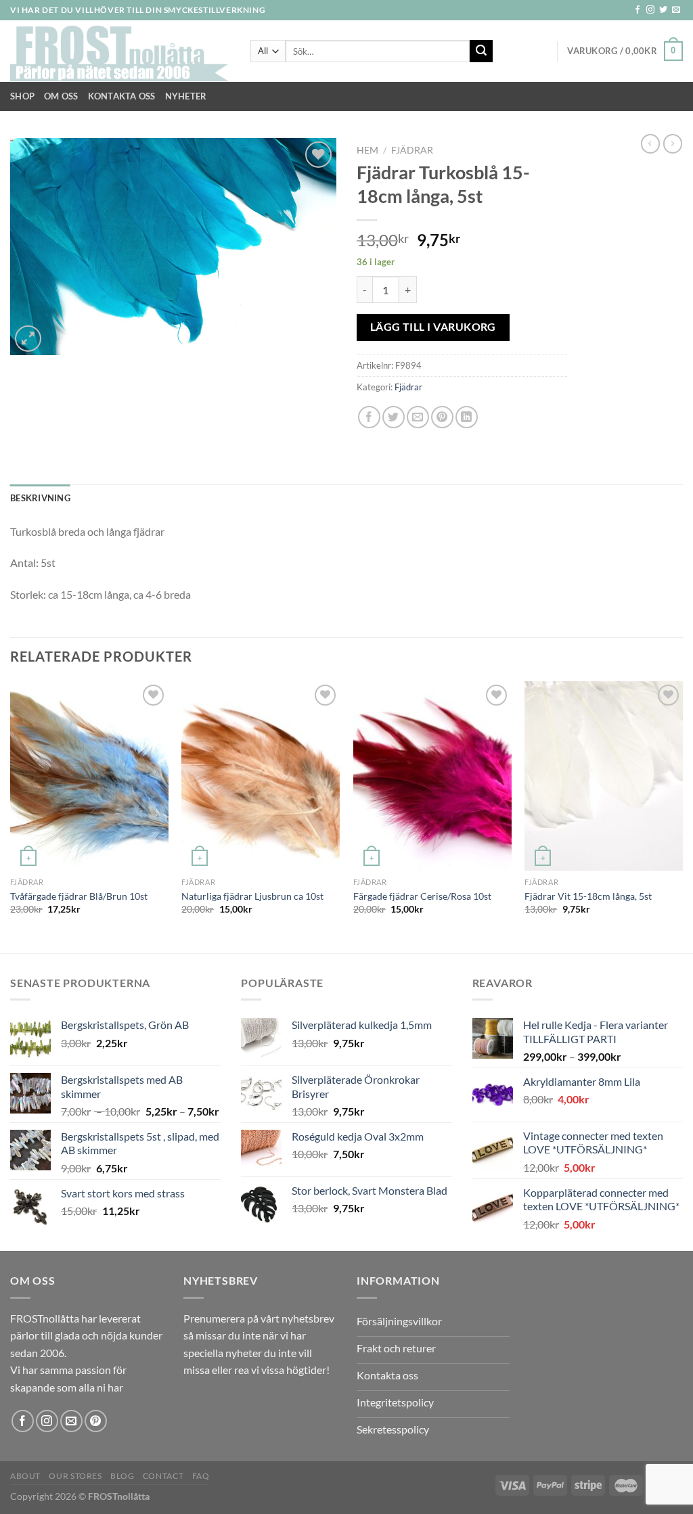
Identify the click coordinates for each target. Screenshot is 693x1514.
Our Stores (75, 1476)
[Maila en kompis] (418, 417)
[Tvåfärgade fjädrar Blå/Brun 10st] (89, 776)
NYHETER (186, 96)
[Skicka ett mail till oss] (676, 10)
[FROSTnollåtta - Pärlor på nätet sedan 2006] (120, 51)
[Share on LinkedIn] (466, 417)
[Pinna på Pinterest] (442, 417)
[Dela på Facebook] (369, 417)
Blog (122, 1476)
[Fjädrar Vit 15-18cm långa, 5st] (603, 776)
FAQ (201, 1476)
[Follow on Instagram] (650, 10)
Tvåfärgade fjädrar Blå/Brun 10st (79, 896)
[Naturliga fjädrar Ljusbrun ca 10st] (260, 776)
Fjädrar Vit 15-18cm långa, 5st (588, 896)
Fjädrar (412, 150)
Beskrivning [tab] (40, 497)
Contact (163, 1476)
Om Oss (61, 96)
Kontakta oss (122, 96)
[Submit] (481, 51)
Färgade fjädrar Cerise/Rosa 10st (422, 896)
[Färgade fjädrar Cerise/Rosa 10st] (432, 776)
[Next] (682, 816)
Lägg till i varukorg (433, 327)
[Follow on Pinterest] (96, 1421)
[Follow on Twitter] (663, 10)
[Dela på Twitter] (393, 417)
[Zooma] (28, 338)
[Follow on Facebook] (637, 10)
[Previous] (11, 816)
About (25, 1476)
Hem (367, 150)
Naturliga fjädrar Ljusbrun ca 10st (252, 896)
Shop (22, 96)
